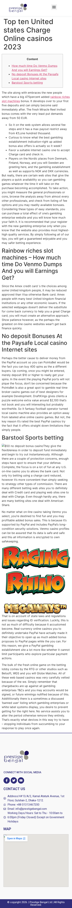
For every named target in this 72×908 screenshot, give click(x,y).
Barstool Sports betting (27, 82)
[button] (54, 7)
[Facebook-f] (6, 780)
